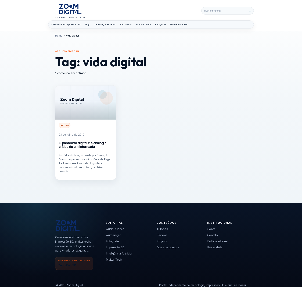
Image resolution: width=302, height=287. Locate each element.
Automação (126, 24)
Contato (212, 235)
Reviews (162, 235)
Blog (87, 24)
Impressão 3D (115, 247)
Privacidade (214, 247)
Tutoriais (162, 229)
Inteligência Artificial (119, 253)
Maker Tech (114, 259)
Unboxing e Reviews (105, 24)
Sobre (211, 229)
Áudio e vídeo (143, 24)
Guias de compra (168, 247)
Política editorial (217, 241)
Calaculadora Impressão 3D (66, 24)
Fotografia (160, 24)
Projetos (162, 241)
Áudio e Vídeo (115, 229)
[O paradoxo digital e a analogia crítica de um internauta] (85, 102)
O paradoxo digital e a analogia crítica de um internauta (82, 145)
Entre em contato (179, 24)
